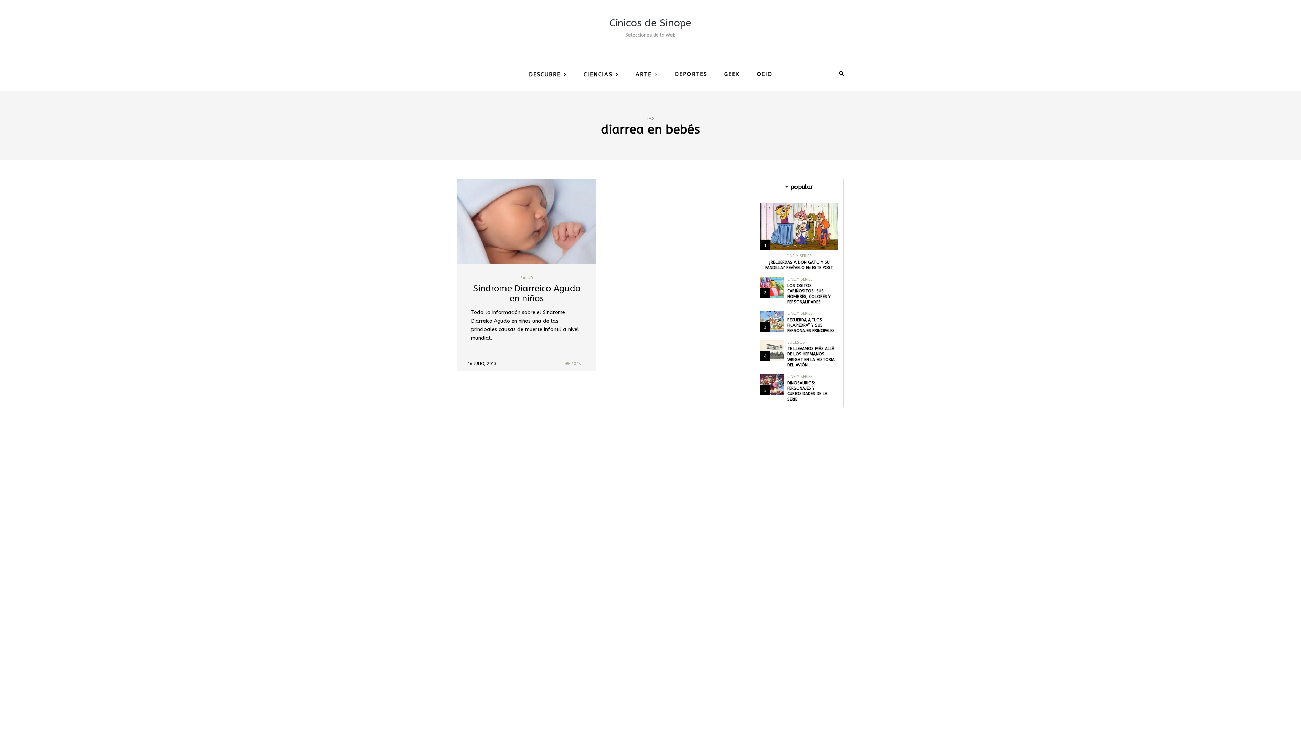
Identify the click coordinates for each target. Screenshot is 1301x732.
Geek (732, 74)
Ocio (764, 74)
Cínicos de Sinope (650, 23)
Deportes (691, 74)
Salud (526, 278)
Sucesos (796, 342)
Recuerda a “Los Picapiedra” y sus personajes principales (811, 325)
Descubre (545, 74)
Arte (644, 74)
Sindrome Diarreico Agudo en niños (526, 293)
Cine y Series (799, 256)
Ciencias (598, 74)
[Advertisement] (650, 556)
